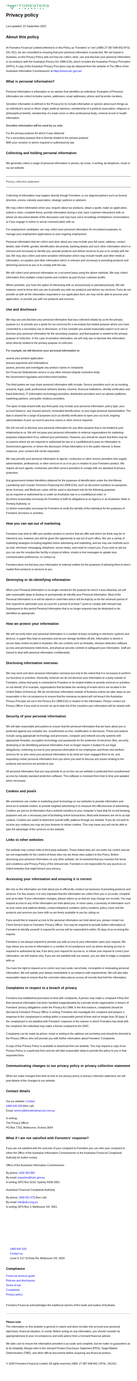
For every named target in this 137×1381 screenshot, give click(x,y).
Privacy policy (14, 1294)
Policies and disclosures (20, 1280)
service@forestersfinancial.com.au (34, 1110)
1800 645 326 (14, 1106)
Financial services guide (20, 1275)
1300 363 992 (27, 1172)
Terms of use (13, 1285)
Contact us (16, 1253)
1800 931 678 (27, 1197)
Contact (30, 1101)
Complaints (13, 1289)
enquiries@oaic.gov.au (31, 1177)
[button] (129, 7)
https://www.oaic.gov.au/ (67, 71)
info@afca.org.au (28, 1202)
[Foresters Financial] (27, 6)
